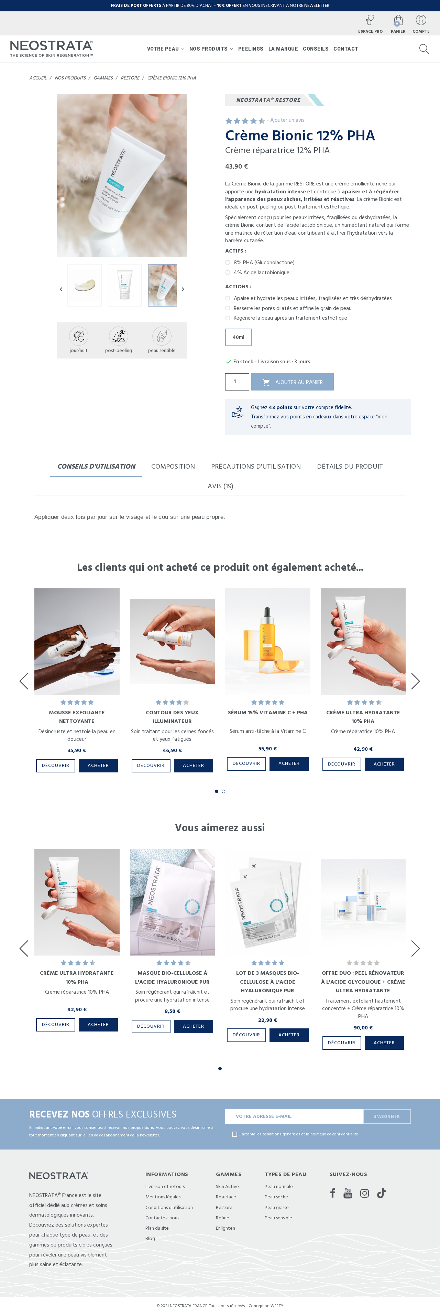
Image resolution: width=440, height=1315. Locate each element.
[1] (225, 121)
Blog (150, 1238)
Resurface (226, 1197)
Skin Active (227, 1186)
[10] (262, 121)
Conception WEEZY (266, 1306)
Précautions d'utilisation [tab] (256, 466)
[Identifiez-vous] (421, 24)
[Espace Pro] (370, 24)
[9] (258, 121)
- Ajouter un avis (286, 120)
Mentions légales (162, 1197)
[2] (229, 121)
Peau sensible (278, 1218)
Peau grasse (277, 1207)
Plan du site (157, 1228)
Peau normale (279, 1186)
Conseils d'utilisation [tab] (96, 466)
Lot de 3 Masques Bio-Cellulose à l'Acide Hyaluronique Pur (267, 981)
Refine (222, 1218)
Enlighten (225, 1228)
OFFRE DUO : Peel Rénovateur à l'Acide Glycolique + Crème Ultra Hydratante (363, 981)
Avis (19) (220, 486)
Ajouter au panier (292, 382)
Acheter (98, 765)
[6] (246, 121)
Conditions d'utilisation (169, 1207)
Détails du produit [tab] (350, 466)
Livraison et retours (165, 1186)
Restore (224, 1207)
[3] (233, 121)
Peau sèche (276, 1197)
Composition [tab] (173, 466)
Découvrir (55, 765)
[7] (250, 121)
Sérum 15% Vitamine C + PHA (268, 712)
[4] (237, 121)
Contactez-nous (162, 1218)
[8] (254, 121)
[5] (242, 121)
